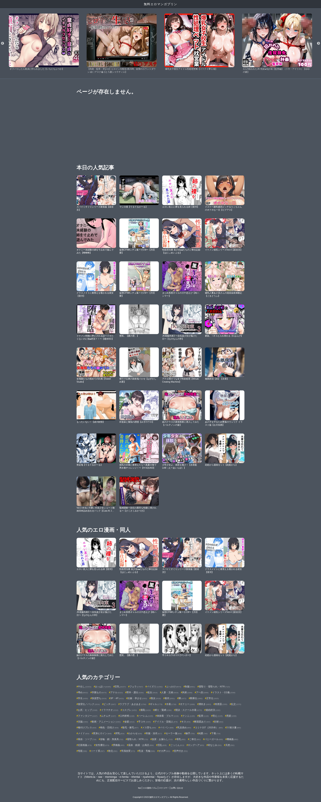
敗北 (112, 751)
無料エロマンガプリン (160, 4)
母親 (82, 751)
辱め (83, 692)
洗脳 (83, 721)
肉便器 (221, 704)
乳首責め (184, 727)
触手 (190, 733)
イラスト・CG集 (223, 692)
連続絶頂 (213, 710)
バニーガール (213, 739)
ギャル (156, 704)
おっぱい (103, 686)
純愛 (202, 733)
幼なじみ (215, 745)
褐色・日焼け (109, 727)
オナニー (187, 704)
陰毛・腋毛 (130, 727)
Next (318, 43)
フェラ (136, 686)
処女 (152, 692)
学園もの (99, 692)
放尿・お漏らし (162, 739)
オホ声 (164, 751)
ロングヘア (196, 745)
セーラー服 (174, 733)
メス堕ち (149, 727)
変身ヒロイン (102, 733)
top (139, 788)
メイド (83, 733)
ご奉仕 (195, 739)
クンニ (188, 715)
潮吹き (205, 704)
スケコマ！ (164, 788)
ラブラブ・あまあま (133, 704)
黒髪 (231, 715)
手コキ (144, 721)
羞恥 (146, 710)
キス (185, 721)
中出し (84, 686)
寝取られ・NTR (137, 739)
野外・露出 (135, 692)
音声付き (181, 751)
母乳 (180, 739)
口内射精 (127, 715)
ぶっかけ (173, 686)
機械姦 (232, 739)
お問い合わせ (177, 788)
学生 (83, 698)
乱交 (236, 704)
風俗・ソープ (87, 739)
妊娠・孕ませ (137, 698)
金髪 (129, 721)
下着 (215, 733)
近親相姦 (85, 745)
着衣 (170, 698)
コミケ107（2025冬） (209, 727)
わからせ (135, 733)
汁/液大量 (234, 727)
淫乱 (162, 745)
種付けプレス (87, 727)
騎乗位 (196, 698)
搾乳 (119, 733)
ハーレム (145, 715)
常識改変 (128, 751)
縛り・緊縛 (163, 710)
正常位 (212, 698)
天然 (229, 745)
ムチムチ (108, 715)
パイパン (167, 727)
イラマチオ (109, 710)
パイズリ (155, 686)
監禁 (204, 715)
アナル (116, 692)
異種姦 (118, 745)
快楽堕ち (99, 698)
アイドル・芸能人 (166, 721)
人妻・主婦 (169, 692)
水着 (171, 704)
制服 (190, 686)
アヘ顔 (202, 692)
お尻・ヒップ (87, 710)
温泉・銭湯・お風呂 (141, 745)
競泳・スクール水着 (188, 710)
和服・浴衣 (154, 733)
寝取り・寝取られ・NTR (214, 686)
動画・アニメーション (106, 721)
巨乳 (120, 686)
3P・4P (117, 698)
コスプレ (129, 710)
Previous (2, 43)
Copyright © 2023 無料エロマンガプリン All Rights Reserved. (160, 797)
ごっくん (177, 745)
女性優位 (102, 745)
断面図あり (202, 721)
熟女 (156, 698)
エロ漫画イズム (150, 788)
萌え (217, 715)
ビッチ (109, 704)
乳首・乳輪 (147, 751)
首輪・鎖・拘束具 (111, 739)
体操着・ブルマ (168, 715)
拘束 (187, 692)
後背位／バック (89, 704)
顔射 (218, 721)
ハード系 (97, 751)
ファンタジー (87, 715)
